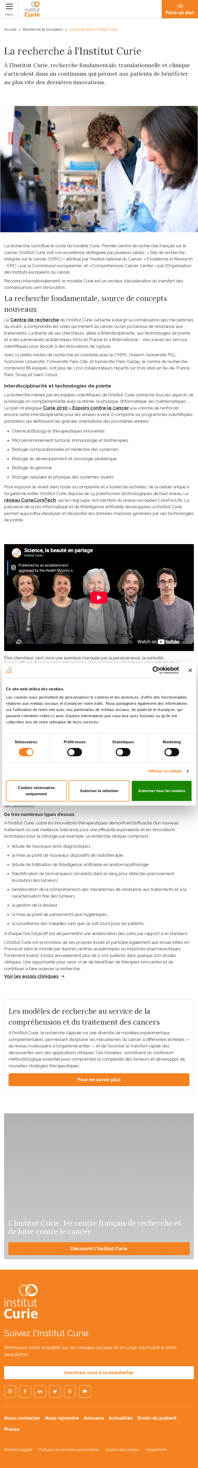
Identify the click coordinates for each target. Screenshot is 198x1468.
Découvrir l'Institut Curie (99, 1248)
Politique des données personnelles (69, 1450)
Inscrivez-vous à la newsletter (99, 1372)
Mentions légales (18, 1450)
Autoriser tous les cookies (161, 791)
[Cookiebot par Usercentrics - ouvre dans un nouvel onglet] (156, 670)
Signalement (156, 1450)
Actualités (121, 1418)
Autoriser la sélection (99, 791)
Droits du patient (157, 1418)
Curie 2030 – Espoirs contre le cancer (86, 408)
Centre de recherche (34, 319)
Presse (12, 1429)
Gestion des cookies (122, 1450)
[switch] (74, 752)
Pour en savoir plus (99, 1079)
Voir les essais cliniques (31, 976)
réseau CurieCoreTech (30, 500)
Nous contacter (22, 1418)
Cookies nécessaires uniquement (36, 790)
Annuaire (94, 1418)
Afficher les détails (165, 771)
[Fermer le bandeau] (190, 670)
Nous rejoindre (62, 1418)
